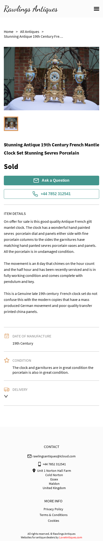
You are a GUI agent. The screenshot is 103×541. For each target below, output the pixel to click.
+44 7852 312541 (56, 194)
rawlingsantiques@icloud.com (54, 456)
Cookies (53, 520)
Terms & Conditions (54, 515)
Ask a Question (55, 180)
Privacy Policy (53, 509)
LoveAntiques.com (70, 537)
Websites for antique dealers (38, 537)
